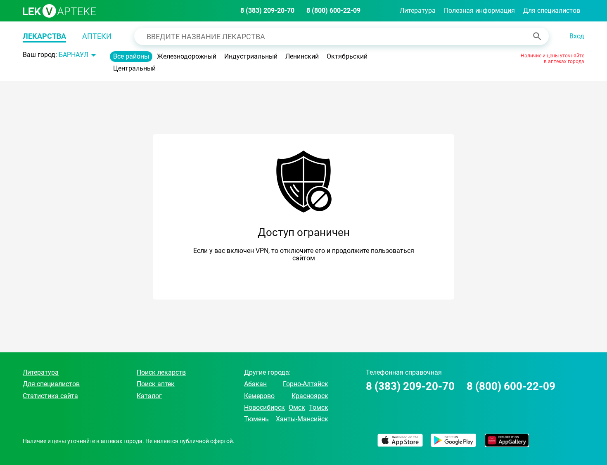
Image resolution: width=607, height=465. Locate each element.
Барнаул (73, 55)
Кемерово (259, 396)
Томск (318, 407)
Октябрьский (347, 56)
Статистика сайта (50, 396)
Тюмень (256, 419)
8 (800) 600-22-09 (333, 10)
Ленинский (302, 56)
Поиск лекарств (161, 372)
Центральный (134, 68)
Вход (576, 36)
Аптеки (96, 36)
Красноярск (310, 396)
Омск (297, 407)
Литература (418, 10)
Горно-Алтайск (305, 384)
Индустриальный (250, 56)
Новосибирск (264, 407)
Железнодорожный (186, 56)
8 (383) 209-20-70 (267, 10)
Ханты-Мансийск (302, 419)
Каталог (149, 396)
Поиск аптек (156, 384)
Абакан (255, 384)
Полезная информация (479, 10)
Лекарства (44, 36)
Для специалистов (551, 10)
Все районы (131, 56)
